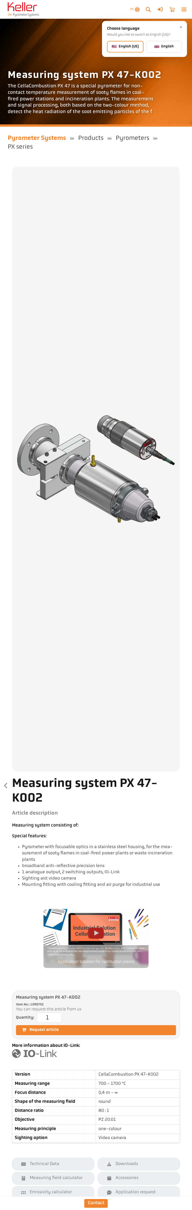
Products (91, 138)
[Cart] (172, 9)
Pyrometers (132, 138)
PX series (20, 147)
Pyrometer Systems (37, 138)
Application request (136, 1192)
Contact (96, 1203)
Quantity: (25, 1018)
